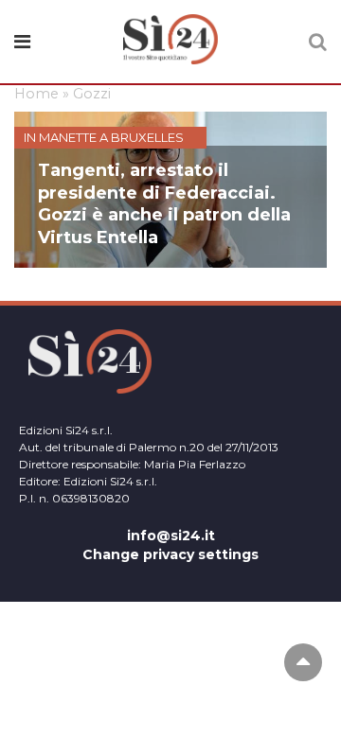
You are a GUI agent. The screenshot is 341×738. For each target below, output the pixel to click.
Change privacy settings (170, 554)
